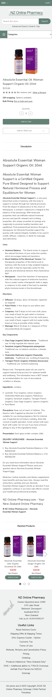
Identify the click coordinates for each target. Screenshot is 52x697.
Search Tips (34, 26)
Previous (3, 554)
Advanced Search (20, 26)
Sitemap (26, 673)
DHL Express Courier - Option (26, 637)
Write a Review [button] (39, 92)
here (12, 471)
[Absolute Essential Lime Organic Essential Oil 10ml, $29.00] (13, 546)
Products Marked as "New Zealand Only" (26, 661)
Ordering (26, 657)
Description (26, 146)
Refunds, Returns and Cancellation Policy (26, 649)
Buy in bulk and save (23, 101)
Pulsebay (26, 692)
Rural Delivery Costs (26, 629)
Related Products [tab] (26, 526)
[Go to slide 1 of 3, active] (20, 584)
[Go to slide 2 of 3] (24, 584)
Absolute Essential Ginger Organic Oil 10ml (36, 564)
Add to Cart (13, 577)
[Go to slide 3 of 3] (29, 584)
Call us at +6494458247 (31, 618)
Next (46, 554)
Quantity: (26, 108)
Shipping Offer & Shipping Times (26, 633)
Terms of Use (26, 645)
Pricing (26, 653)
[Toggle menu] (3, 34)
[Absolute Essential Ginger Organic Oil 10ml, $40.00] (36, 546)
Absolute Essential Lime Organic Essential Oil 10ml (13, 564)
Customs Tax (26, 641)
